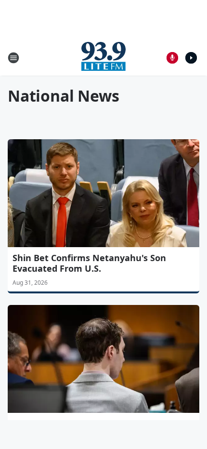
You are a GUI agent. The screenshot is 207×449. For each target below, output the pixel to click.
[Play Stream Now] (191, 58)
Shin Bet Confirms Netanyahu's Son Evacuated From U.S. (89, 263)
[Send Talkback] (172, 58)
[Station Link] (103, 57)
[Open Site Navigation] (13, 58)
